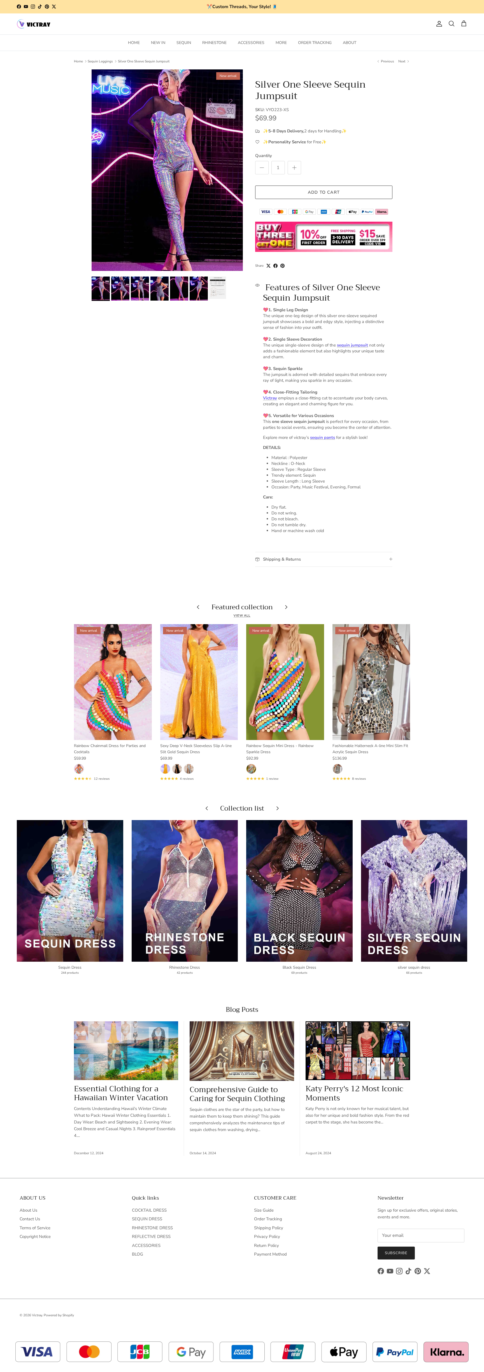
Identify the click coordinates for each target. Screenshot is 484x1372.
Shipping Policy (268, 1228)
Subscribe (396, 1253)
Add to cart (324, 192)
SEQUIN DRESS (147, 1219)
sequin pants (322, 437)
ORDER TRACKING (315, 42)
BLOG (137, 1254)
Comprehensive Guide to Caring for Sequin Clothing (237, 1094)
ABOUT (349, 42)
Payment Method (270, 1254)
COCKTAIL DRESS (149, 1210)
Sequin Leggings (100, 61)
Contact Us (30, 1219)
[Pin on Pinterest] (282, 266)
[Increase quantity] (294, 167)
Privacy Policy (267, 1236)
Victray (270, 398)
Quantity (263, 155)
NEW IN (158, 42)
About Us (28, 1210)
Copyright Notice (35, 1236)
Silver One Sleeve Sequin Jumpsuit (143, 61)
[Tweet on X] (268, 266)
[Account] (438, 23)
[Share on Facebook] (275, 266)
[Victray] (33, 24)
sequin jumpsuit (352, 345)
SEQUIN (183, 42)
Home (78, 61)
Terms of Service (35, 1228)
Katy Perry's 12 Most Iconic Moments (354, 1093)
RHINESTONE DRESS (152, 1228)
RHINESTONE (214, 42)
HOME (134, 42)
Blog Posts (242, 1009)
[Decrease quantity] (262, 167)
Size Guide (264, 1210)
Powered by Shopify (59, 1315)
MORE (281, 42)
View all (242, 616)
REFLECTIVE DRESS (151, 1236)
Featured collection (242, 607)
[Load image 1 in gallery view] (167, 170)
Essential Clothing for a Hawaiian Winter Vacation (121, 1093)
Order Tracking (268, 1219)
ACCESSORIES (251, 42)
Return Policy (266, 1245)
